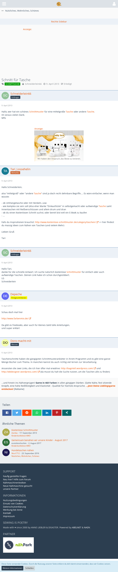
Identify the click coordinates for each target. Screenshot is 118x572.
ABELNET (76, 527)
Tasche (69, 111)
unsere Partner (11, 488)
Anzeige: (27, 29)
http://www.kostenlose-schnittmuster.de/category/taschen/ (65, 222)
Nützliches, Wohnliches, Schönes (25, 456)
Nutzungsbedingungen (15, 500)
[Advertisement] (59, 52)
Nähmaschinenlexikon (14, 482)
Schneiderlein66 (33, 83)
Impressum (9, 516)
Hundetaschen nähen (23, 450)
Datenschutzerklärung (14, 506)
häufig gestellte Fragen (15, 476)
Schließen (29, 568)
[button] (4, 3)
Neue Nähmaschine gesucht (17, 485)
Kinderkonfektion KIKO (21, 435)
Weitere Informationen (12, 568)
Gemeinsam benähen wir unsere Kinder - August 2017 (40, 440)
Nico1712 (16, 453)
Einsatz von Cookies (13, 503)
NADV (87, 527)
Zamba (15, 433)
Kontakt (7, 513)
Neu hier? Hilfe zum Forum (17, 479)
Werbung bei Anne (12, 509)
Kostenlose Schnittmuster (25, 430)
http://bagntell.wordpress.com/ (77, 368)
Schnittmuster (36, 111)
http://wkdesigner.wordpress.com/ (19, 371)
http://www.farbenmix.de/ (15, 318)
